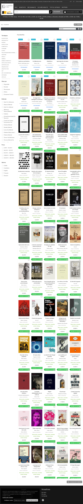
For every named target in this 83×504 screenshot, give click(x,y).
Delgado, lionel (50, 320)
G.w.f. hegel (49, 286)
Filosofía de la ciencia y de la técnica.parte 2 (50, 136)
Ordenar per (55, 28)
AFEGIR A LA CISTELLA (24, 72)
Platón (62, 63)
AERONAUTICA (5, 40)
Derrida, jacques (24, 136)
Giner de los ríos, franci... (62, 101)
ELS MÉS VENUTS (43, 7)
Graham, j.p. (49, 173)
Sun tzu (36, 320)
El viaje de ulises (49, 171)
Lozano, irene (75, 395)
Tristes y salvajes (49, 318)
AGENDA (3, 42)
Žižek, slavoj (36, 430)
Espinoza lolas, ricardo (62, 323)
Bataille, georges (62, 210)
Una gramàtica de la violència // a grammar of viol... (75, 173)
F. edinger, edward (37, 468)
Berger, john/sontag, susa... (24, 63)
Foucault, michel (75, 211)
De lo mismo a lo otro (49, 208)
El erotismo (62, 208)
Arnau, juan (36, 396)
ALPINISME (4, 48)
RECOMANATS (31, 7)
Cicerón (75, 246)
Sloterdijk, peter (75, 64)
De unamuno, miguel (37, 138)
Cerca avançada (56, 11)
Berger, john (36, 63)
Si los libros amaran (49, 428)
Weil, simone (24, 285)
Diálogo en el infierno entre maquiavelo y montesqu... (49, 99)
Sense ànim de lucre (24, 244)
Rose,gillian (24, 173)
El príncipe (62, 391)
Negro (49, 391)
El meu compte (79, 1)
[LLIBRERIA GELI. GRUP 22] (7, 15)
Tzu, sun (75, 283)
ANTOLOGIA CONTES (6, 62)
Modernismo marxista (24, 171)
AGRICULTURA (5, 44)
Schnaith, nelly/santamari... (24, 395)
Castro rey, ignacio (62, 283)
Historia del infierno (24, 318)
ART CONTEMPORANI (6, 72)
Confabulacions (37, 61)
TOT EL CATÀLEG (55, 7)
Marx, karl (24, 213)
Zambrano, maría (62, 138)
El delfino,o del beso (75, 98)
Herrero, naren (75, 467)
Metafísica (49, 61)
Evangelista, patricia (75, 176)
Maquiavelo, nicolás (62, 393)
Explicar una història (24, 61)
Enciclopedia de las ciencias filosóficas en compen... (49, 283)
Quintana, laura (75, 320)
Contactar (44, 496)
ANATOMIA (4, 54)
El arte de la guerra (75, 281)
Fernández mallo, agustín (37, 101)
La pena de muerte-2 (24, 134)
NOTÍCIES (64, 7)
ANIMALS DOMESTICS (6, 60)
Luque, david (49, 430)
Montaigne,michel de (37, 248)
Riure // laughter (62, 171)
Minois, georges (24, 320)
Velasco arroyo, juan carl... (62, 248)
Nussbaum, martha (24, 246)
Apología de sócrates (62, 61)
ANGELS (3, 56)
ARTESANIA (4, 74)
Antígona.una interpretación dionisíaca (62, 320)
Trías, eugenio (24, 468)
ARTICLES (4, 77)
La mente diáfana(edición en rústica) (37, 393)
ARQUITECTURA (5, 68)
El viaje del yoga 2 (75, 465)
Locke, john (36, 211)
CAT (71, 1)
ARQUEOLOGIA (5, 66)
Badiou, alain (49, 393)
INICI (16, 7)
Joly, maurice (49, 103)
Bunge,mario (49, 139)
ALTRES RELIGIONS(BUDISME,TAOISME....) (9, 51)
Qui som (44, 492)
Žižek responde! (37, 428)
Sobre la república (75, 244)
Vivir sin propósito (62, 465)
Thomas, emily (50, 248)
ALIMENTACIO (5, 46)
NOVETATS (22, 7)
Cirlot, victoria (75, 136)
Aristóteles (49, 63)
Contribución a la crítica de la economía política (24, 209)
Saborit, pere (24, 101)
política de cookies (8, 497)
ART (2, 70)
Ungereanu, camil (62, 173)
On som (44, 494)
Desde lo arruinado (75, 318)
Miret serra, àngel (49, 358)
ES (73, 1)
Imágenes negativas (75, 134)
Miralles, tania (62, 467)
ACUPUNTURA (5, 38)
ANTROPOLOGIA (5, 64)
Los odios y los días (62, 281)
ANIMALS (3, 58)
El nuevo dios (36, 355)
